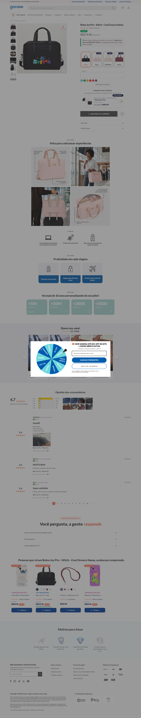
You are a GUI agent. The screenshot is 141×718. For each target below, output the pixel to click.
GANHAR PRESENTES (89, 360)
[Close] (107, 343)
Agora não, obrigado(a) (89, 366)
